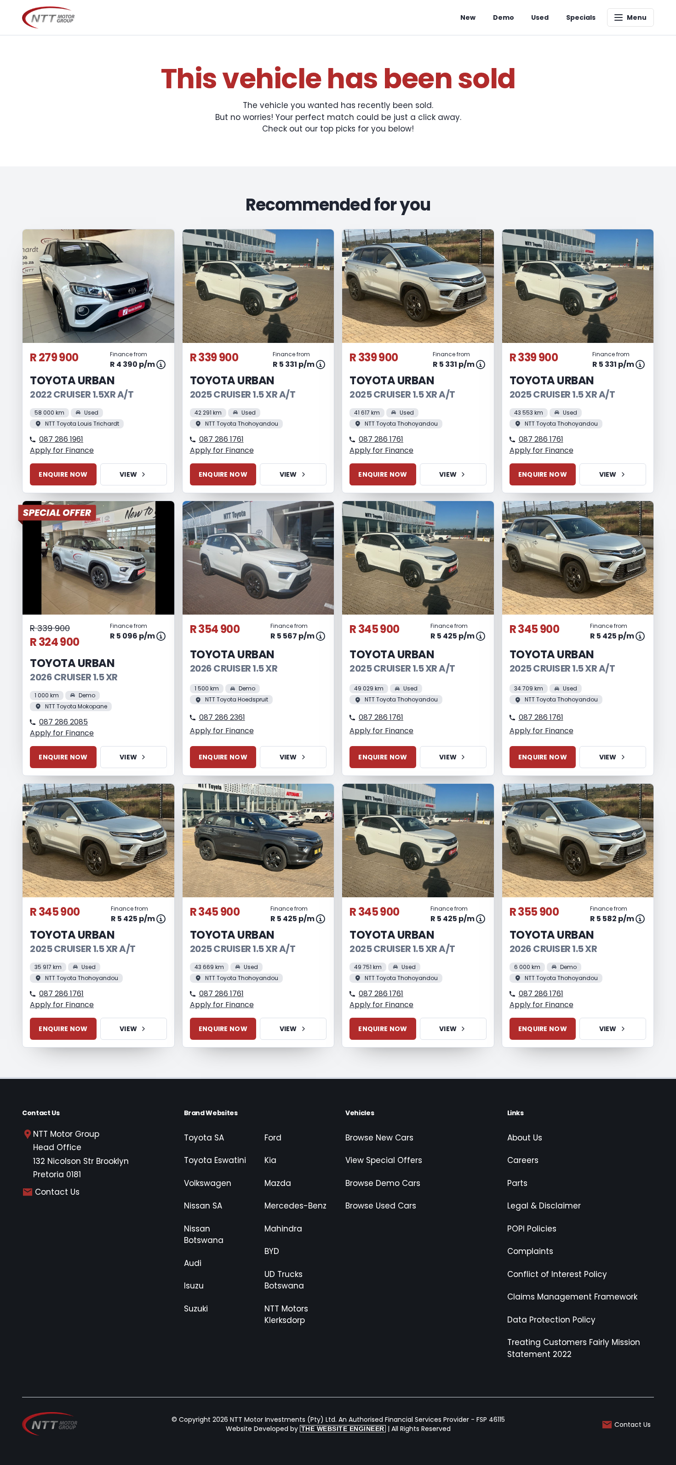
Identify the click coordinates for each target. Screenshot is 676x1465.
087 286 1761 (221, 439)
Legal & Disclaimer (544, 1205)
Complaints (530, 1251)
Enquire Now (63, 474)
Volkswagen (207, 1183)
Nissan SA (203, 1205)
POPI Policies (531, 1228)
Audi (192, 1263)
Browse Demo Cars (382, 1183)
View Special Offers (383, 1160)
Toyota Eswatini (215, 1160)
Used (540, 17)
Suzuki (196, 1308)
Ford (272, 1137)
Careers (523, 1160)
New (467, 17)
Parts (517, 1183)
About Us (524, 1137)
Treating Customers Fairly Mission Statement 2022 (573, 1348)
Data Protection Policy (551, 1319)
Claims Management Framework (572, 1296)
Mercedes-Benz (295, 1205)
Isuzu (194, 1285)
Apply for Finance (62, 450)
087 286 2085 (63, 722)
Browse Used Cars (380, 1205)
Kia (270, 1160)
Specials (581, 17)
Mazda (277, 1183)
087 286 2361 (222, 717)
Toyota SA (204, 1137)
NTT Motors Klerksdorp (286, 1314)
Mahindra (283, 1228)
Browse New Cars (379, 1137)
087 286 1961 (61, 439)
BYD (271, 1251)
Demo (503, 17)
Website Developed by (305, 1428)
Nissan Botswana (203, 1234)
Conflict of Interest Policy (557, 1274)
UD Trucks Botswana (284, 1280)
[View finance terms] (161, 365)
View (128, 474)
